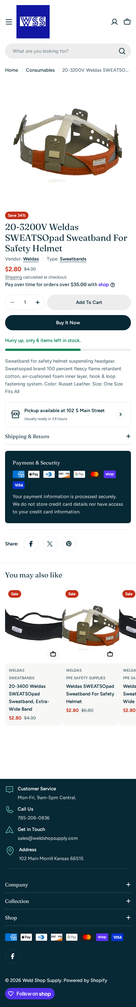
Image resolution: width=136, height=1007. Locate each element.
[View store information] (120, 414)
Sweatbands (73, 259)
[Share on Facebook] (31, 543)
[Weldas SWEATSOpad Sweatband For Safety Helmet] (91, 625)
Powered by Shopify (85, 980)
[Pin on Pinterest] (69, 543)
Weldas (31, 259)
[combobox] (68, 51)
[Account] (114, 22)
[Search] (122, 51)
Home (11, 70)
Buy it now (68, 323)
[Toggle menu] (9, 22)
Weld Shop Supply (41, 980)
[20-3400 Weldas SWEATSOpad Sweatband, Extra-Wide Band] (33, 625)
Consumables (40, 70)
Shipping (13, 277)
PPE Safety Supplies (85, 678)
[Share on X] (50, 543)
